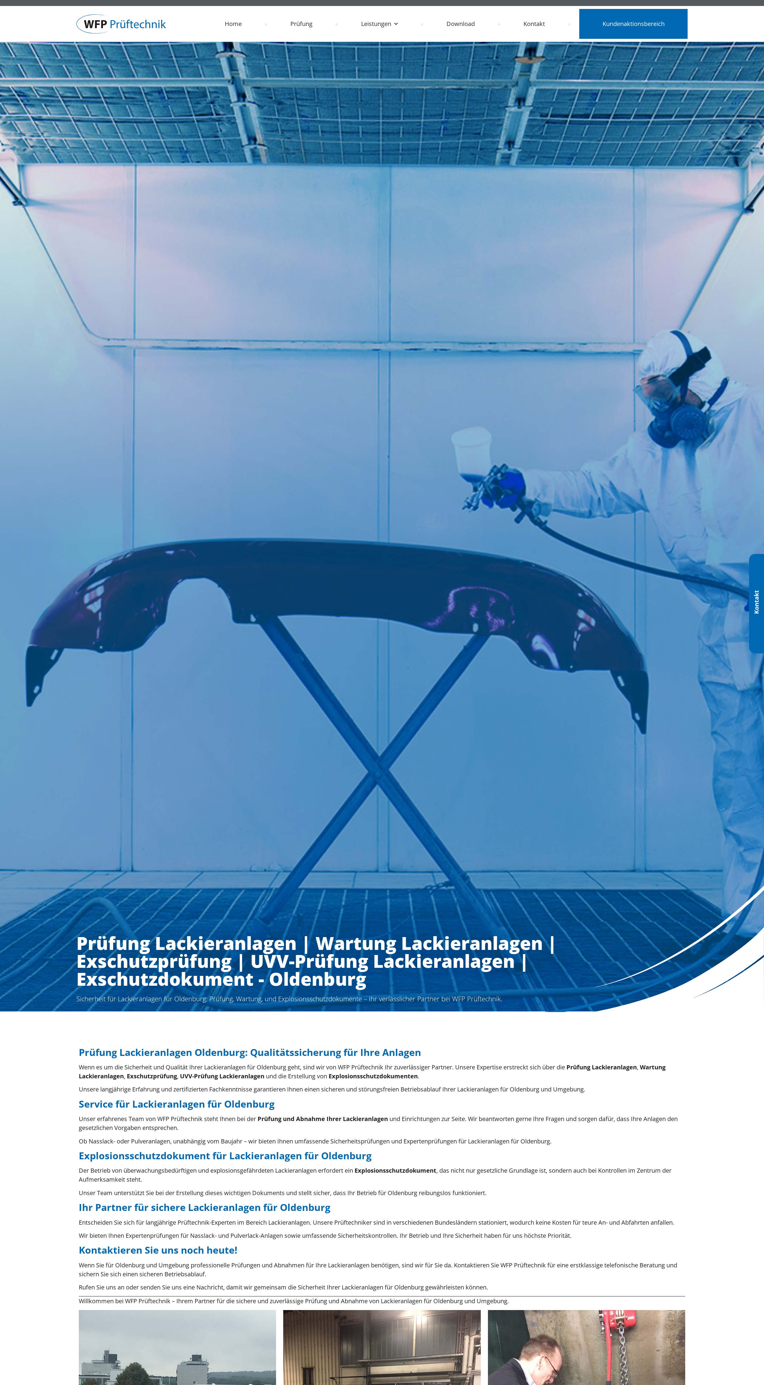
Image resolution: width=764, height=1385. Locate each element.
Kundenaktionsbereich (634, 24)
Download (460, 24)
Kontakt (534, 24)
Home (233, 24)
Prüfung (301, 24)
